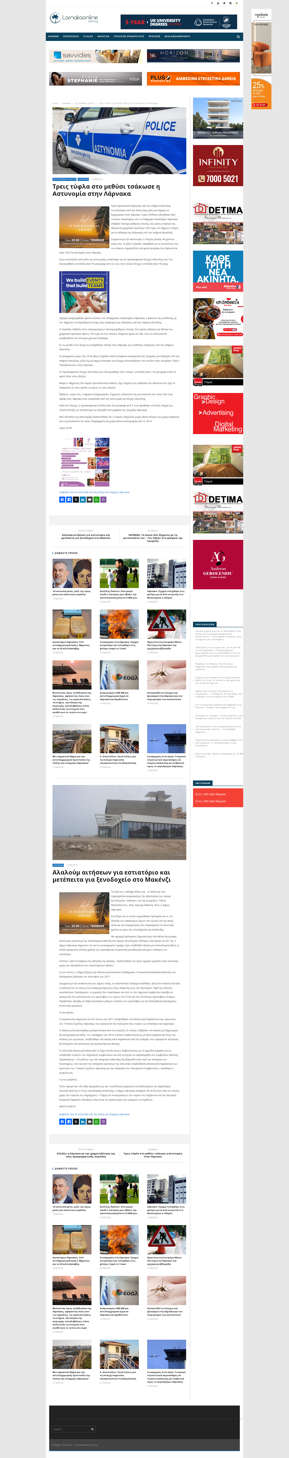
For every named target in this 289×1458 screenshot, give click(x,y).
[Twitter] (224, 3)
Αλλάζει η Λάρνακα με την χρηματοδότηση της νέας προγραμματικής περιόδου (86, 1153)
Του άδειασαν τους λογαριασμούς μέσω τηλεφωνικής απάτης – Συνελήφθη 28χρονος (218, 729)
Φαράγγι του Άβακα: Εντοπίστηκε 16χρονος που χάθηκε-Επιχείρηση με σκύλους (216, 666)
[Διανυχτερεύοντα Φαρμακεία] (237, 3)
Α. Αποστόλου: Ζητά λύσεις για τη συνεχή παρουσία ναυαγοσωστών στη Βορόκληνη (118, 759)
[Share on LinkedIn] (83, 500)
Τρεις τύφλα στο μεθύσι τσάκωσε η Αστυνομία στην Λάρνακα (152, 1153)
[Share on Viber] (103, 500)
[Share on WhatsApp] (96, 500)
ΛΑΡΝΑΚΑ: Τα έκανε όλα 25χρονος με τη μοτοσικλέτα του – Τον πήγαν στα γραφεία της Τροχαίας (152, 536)
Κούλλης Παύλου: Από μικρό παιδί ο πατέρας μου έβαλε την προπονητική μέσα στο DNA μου (118, 594)
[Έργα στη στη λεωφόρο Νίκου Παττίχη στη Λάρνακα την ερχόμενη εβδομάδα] (166, 624)
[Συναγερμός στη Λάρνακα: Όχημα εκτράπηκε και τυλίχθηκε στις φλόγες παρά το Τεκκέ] (119, 624)
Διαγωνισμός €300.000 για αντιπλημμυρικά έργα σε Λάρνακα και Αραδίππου (114, 696)
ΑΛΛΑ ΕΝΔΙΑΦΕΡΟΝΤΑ (177, 36)
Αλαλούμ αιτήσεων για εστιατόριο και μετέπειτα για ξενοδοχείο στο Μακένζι (86, 534)
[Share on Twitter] (76, 500)
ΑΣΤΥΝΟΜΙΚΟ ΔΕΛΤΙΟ (84, 103)
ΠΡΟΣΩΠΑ (154, 36)
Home (55, 103)
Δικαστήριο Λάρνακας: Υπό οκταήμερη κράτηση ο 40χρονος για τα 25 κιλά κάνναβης (71, 645)
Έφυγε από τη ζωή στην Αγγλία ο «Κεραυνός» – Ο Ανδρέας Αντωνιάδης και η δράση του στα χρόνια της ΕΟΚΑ (218, 694)
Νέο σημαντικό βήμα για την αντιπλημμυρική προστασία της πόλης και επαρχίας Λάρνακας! (71, 759)
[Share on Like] (69, 500)
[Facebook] (212, 3)
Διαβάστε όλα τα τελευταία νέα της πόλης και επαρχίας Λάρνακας (94, 492)
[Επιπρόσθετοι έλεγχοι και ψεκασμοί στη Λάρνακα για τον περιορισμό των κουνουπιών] (166, 675)
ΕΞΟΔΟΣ (88, 36)
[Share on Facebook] (62, 500)
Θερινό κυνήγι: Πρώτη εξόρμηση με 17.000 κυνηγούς (219, 755)
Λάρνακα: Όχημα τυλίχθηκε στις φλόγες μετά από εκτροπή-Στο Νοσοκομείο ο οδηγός (166, 594)
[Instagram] (230, 3)
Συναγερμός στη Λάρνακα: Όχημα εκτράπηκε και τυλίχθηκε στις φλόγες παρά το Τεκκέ (119, 645)
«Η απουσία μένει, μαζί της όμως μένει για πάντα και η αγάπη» (72, 593)
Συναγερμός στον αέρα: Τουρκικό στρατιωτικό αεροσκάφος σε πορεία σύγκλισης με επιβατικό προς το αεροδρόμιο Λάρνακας (166, 761)
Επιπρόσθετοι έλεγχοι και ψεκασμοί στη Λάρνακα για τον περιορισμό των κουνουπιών (164, 696)
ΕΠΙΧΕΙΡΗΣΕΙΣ (71, 36)
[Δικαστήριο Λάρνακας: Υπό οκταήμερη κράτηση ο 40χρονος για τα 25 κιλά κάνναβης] (72, 624)
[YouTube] (218, 3)
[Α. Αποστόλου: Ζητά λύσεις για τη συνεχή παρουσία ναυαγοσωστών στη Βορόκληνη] (119, 738)
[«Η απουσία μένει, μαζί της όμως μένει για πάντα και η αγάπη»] (72, 573)
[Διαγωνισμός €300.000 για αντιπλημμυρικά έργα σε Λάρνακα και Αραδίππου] (119, 675)
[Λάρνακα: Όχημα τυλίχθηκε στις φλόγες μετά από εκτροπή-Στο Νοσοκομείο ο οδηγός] (166, 573)
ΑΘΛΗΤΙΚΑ (103, 36)
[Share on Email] (90, 500)
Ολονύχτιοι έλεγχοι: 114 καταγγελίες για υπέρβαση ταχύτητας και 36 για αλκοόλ (219, 717)
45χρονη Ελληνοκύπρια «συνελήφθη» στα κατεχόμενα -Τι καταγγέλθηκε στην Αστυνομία (219, 743)
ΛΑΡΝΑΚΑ (53, 36)
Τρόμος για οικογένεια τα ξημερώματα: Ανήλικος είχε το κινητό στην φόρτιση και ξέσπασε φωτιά (218, 680)
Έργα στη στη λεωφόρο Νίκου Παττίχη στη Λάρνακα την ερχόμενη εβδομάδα (164, 645)
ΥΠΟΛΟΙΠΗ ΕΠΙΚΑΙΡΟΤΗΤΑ (129, 36)
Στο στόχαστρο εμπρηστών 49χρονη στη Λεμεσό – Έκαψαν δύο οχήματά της (218, 706)
